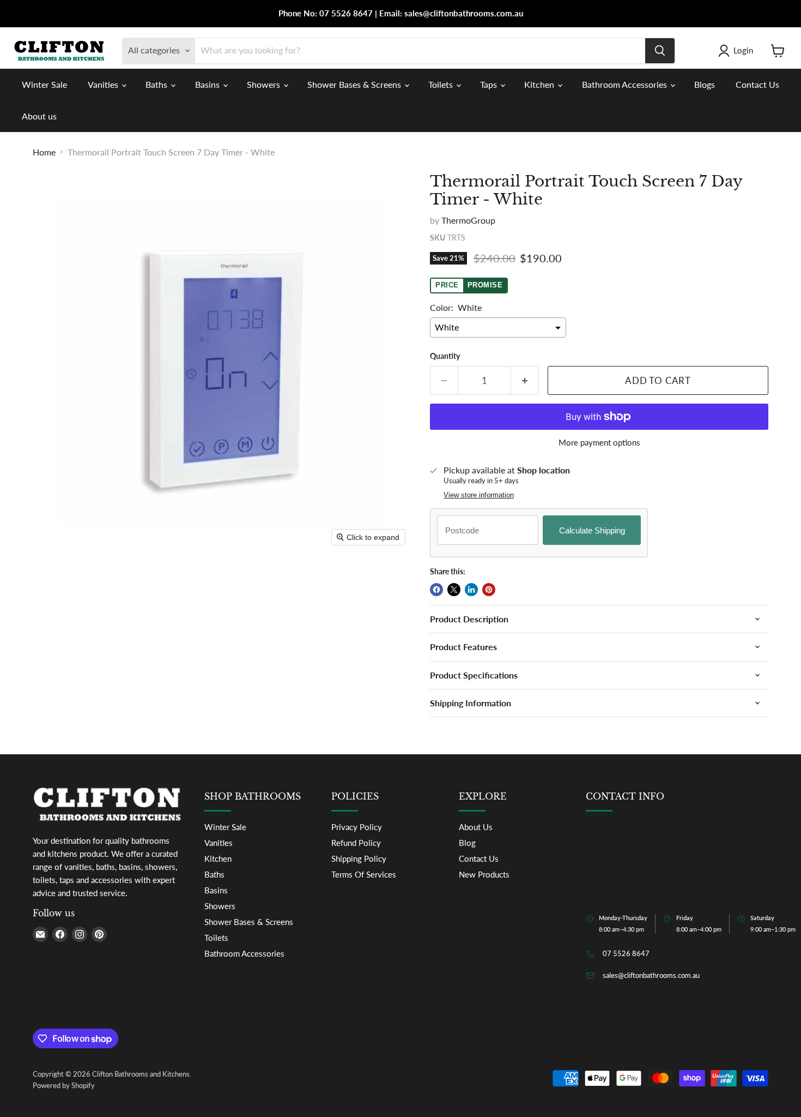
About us (39, 116)
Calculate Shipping (592, 530)
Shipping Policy (358, 858)
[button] (737, 50)
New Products (484, 874)
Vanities (104, 84)
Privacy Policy (356, 827)
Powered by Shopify (64, 1085)
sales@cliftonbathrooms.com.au (651, 975)
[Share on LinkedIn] (471, 589)
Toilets (441, 84)
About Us (476, 827)
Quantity (445, 356)
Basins (208, 84)
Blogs (704, 84)
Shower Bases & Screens (355, 84)
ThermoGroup (468, 220)
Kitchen (540, 84)
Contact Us (757, 84)
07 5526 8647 (626, 953)
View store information (479, 495)
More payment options (599, 442)
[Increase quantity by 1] (525, 380)
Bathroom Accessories (625, 84)
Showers (264, 84)
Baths (157, 84)
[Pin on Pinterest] (488, 589)
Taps (489, 84)
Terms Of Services (363, 874)
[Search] (660, 50)
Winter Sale (44, 84)
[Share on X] (453, 589)
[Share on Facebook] (436, 589)
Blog (467, 843)
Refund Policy (356, 843)
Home (44, 152)
